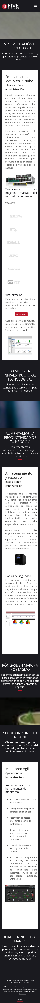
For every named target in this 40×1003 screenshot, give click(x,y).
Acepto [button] (20, 1000)
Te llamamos (21, 314)
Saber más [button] (22, 994)
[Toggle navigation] (35, 6)
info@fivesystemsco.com (20, 982)
